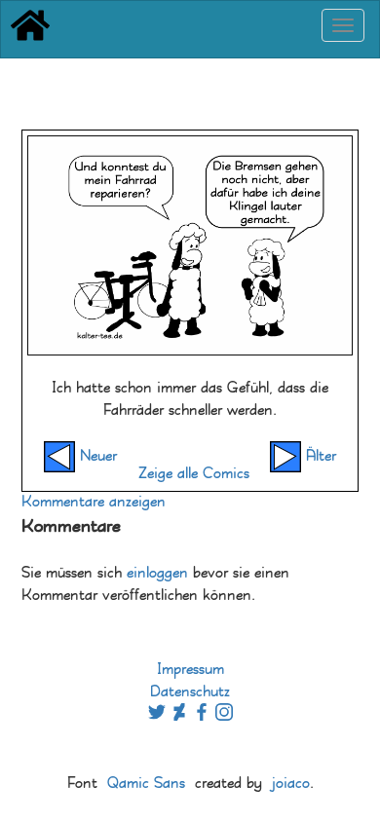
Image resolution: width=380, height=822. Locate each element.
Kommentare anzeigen (93, 502)
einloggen (157, 573)
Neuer (96, 456)
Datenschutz (190, 692)
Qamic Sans (146, 783)
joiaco (291, 783)
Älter (318, 456)
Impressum (190, 669)
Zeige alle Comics (193, 474)
